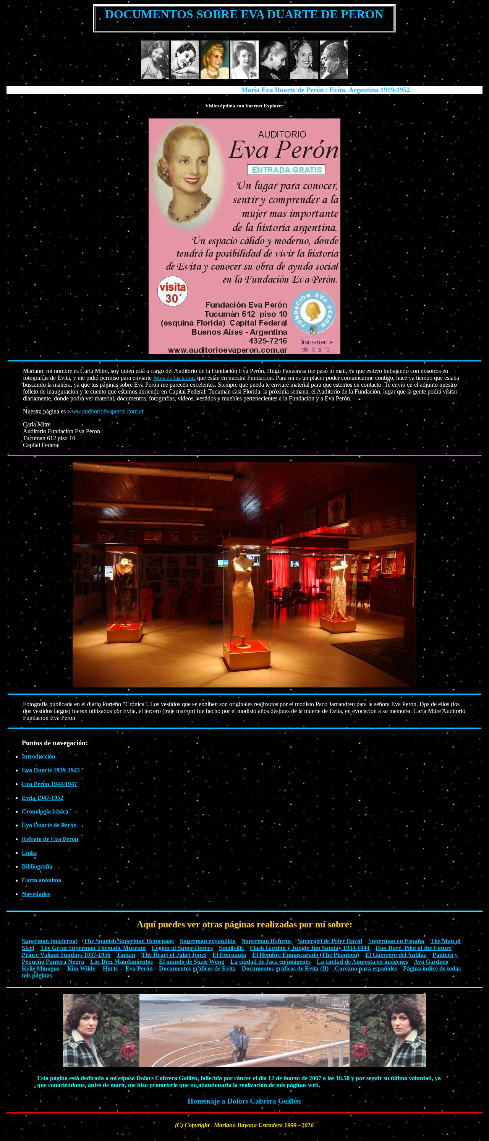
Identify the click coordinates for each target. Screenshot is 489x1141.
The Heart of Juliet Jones (173, 954)
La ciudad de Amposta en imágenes (362, 961)
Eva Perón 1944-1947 (49, 784)
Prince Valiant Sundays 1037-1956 (66, 954)
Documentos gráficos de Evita (197, 968)
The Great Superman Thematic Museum (93, 948)
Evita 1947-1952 (42, 797)
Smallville (231, 948)
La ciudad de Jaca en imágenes (270, 961)
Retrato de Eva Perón (50, 839)
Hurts (110, 968)
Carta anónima (41, 880)
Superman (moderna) (50, 941)
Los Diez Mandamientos (121, 961)
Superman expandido (208, 941)
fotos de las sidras (174, 377)
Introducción (38, 756)
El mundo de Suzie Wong (191, 961)
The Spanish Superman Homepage (129, 941)
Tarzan (126, 954)
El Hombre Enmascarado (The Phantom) (305, 954)
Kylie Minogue (41, 968)
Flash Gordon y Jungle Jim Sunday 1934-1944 (309, 948)
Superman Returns (266, 941)
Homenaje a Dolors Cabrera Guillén (244, 1101)
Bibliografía (37, 866)
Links (29, 852)
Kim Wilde (81, 968)
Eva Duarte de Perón (49, 825)
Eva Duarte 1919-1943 (51, 770)
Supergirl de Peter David (330, 941)
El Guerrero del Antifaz (395, 954)
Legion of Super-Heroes (182, 948)
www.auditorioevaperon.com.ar (105, 411)
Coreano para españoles (366, 968)
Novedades (36, 894)
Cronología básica (45, 811)
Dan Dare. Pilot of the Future (414, 948)
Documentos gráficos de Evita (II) (285, 968)
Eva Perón (139, 968)
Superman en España (396, 941)
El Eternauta (229, 954)
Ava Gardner (431, 961)
